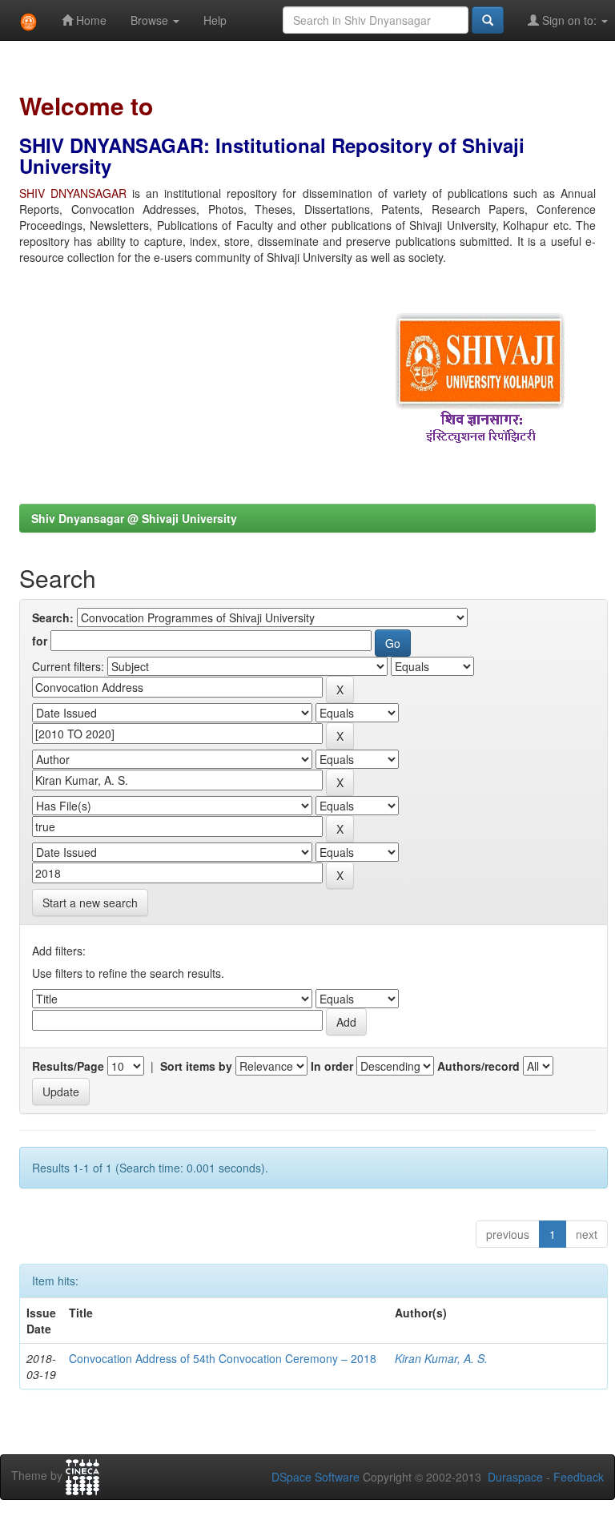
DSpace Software (315, 1477)
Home (90, 20)
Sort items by (196, 1066)
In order (332, 1066)
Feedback (578, 1477)
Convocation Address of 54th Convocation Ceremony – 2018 (222, 1358)
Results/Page (68, 1066)
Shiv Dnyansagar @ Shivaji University (134, 518)
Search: (53, 617)
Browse (151, 20)
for (39, 641)
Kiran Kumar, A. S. (441, 1358)
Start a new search (90, 903)
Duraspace (515, 1477)
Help (215, 20)
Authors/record (478, 1066)
